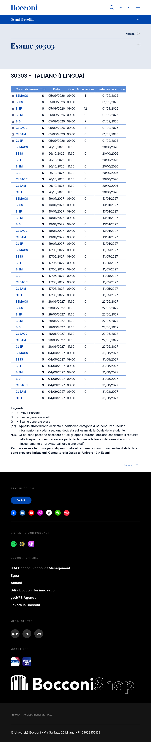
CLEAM (21, 134)
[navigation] (75, 19)
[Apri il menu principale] (138, 7)
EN (121, 7)
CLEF (19, 140)
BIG (18, 121)
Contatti (130, 33)
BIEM (19, 115)
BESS (19, 102)
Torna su (128, 465)
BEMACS (22, 95)
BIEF (19, 108)
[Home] (24, 7)
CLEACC (22, 128)
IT (129, 7)
